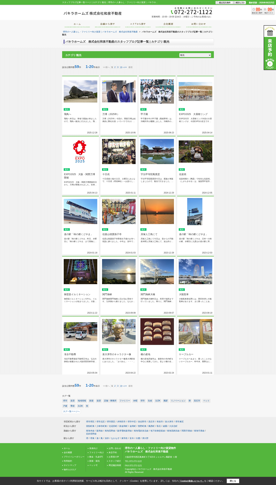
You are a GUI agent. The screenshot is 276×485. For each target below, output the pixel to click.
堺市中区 (132, 421)
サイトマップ (70, 465)
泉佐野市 (142, 421)
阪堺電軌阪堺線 (124, 431)
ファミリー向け (96, 452)
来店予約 (113, 452)
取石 (159, 426)
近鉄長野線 (91, 434)
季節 (72, 406)
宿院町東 (90, 426)
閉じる (233, 481)
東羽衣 (124, 438)
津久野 (145, 438)
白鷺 (138, 438)
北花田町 (113, 426)
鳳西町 (151, 426)
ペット (206, 400)
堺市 (65, 400)
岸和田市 (121, 421)
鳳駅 (166, 400)
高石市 (197, 400)
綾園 (165, 426)
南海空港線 (199, 431)
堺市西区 (111, 421)
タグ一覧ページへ (71, 411)
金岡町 (133, 426)
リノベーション (178, 400)
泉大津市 (169, 421)
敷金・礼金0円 (96, 457)
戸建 (65, 406)
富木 (132, 438)
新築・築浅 (94, 461)
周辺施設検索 (115, 465)
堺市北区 (100, 421)
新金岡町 (123, 426)
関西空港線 (187, 431)
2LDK (80, 406)
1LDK (157, 400)
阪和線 (99, 431)
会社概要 (68, 452)
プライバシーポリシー (74, 457)
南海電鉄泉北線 (141, 431)
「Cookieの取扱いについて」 (191, 481)
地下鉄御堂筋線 (157, 431)
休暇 (135, 400)
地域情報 (82, 400)
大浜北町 (173, 426)
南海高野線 (110, 431)
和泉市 (160, 421)
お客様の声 (114, 457)
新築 (91, 400)
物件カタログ (70, 469)
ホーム (67, 448)
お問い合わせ (115, 448)
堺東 (92, 438)
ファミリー (125, 400)
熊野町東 (142, 426)
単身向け (94, 448)
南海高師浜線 (173, 431)
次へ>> (123, 67)
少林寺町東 (101, 426)
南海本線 (90, 431)
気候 (150, 400)
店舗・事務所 (110, 400)
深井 (107, 438)
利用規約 (68, 461)
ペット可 (93, 465)
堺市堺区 (90, 421)
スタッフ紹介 (115, 461)
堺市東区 (179, 421)
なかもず (115, 438)
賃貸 (72, 400)
